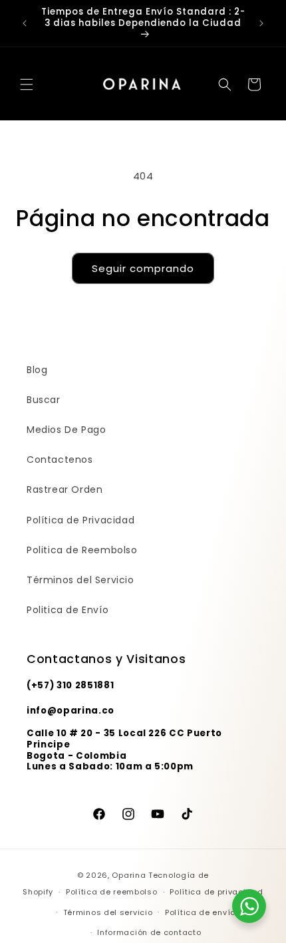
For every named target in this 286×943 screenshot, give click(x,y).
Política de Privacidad (80, 520)
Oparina (129, 875)
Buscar (44, 399)
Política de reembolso (112, 891)
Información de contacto (149, 932)
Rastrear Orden (64, 489)
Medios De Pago (66, 429)
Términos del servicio (108, 912)
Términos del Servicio (80, 580)
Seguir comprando (143, 268)
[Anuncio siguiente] (261, 23)
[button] (26, 84)
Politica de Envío (67, 609)
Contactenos (60, 459)
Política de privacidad (216, 891)
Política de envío (200, 912)
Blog (37, 369)
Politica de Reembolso (82, 550)
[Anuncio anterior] (24, 23)
